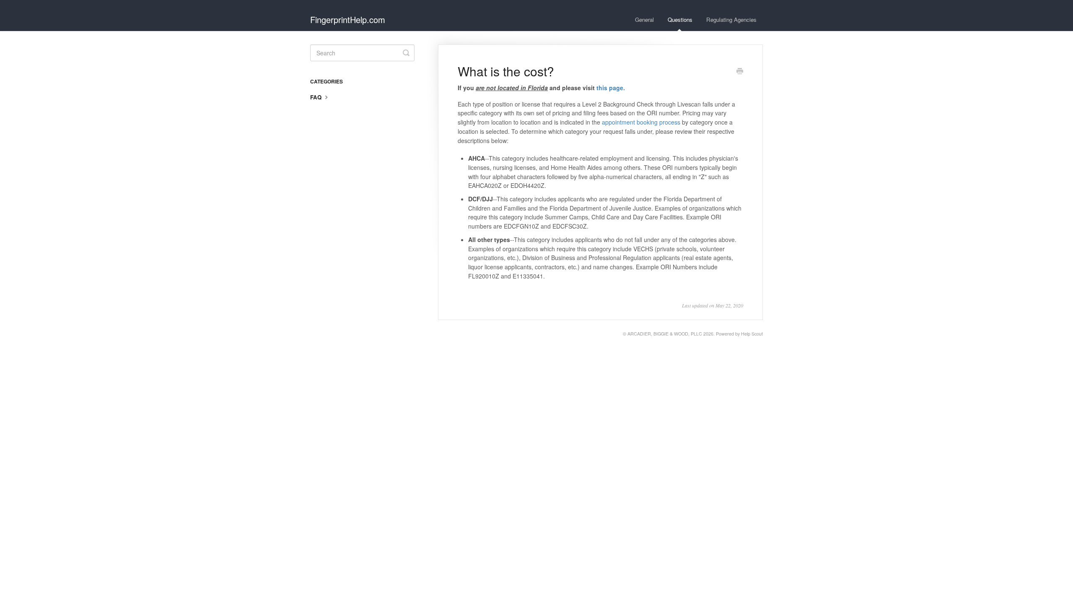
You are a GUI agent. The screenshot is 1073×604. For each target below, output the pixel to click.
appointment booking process (641, 122)
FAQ (316, 97)
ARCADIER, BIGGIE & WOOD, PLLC (664, 334)
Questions (680, 19)
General (644, 19)
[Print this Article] (739, 71)
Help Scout (752, 334)
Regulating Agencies (731, 19)
